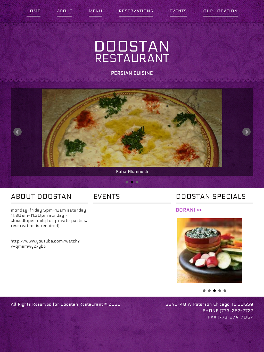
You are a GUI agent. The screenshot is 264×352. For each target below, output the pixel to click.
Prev (17, 132)
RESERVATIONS (136, 11)
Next (246, 132)
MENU (95, 11)
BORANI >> (189, 210)
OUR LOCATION (220, 11)
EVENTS (178, 11)
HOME (33, 11)
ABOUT (64, 11)
